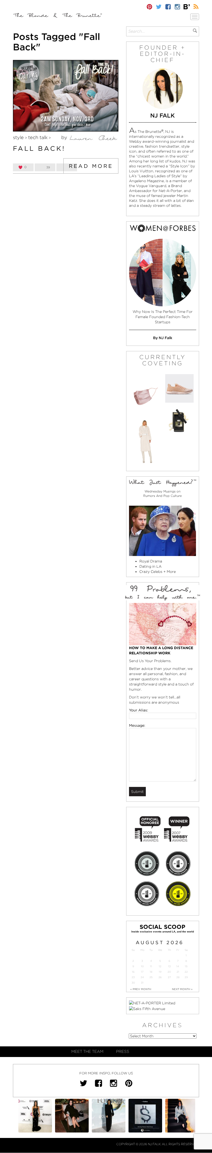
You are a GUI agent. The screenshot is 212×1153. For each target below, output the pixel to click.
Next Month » (182, 989)
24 (142, 977)
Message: (137, 725)
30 (133, 983)
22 (186, 972)
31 (142, 983)
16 (133, 972)
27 (169, 977)
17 (142, 972)
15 (186, 966)
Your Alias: (138, 710)
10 (142, 966)
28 (177, 977)
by (65, 137)
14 (177, 966)
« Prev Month (140, 989)
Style (18, 137)
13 (169, 966)
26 (160, 977)
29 (186, 977)
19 (160, 972)
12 (160, 966)
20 (169, 972)
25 (151, 977)
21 (178, 972)
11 (151, 966)
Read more (91, 166)
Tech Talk (38, 137)
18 (151, 972)
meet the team (87, 1051)
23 (133, 977)
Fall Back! (39, 148)
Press (122, 1051)
